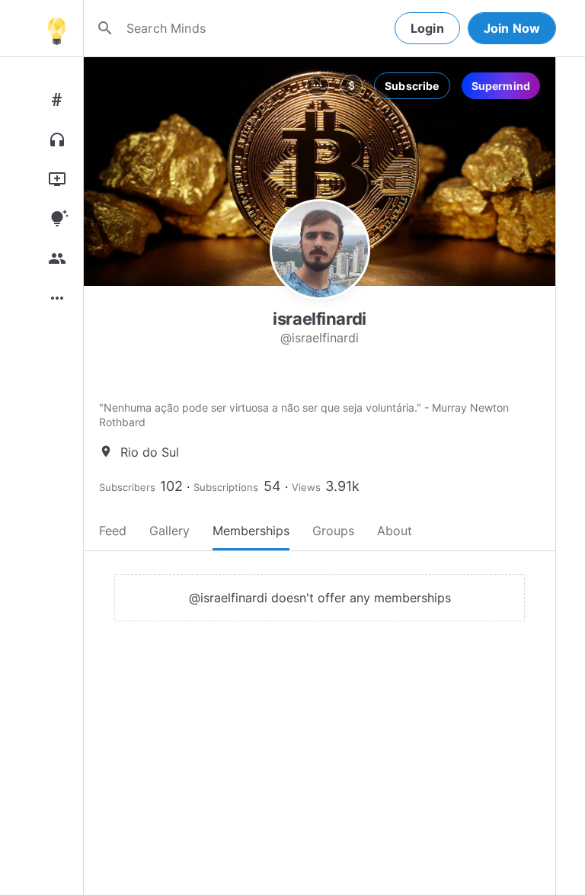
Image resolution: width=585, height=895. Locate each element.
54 (272, 486)
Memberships (251, 530)
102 (171, 486)
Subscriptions (225, 487)
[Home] (56, 28)
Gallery (169, 530)
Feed (112, 530)
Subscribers (127, 487)
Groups (333, 530)
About (394, 530)
